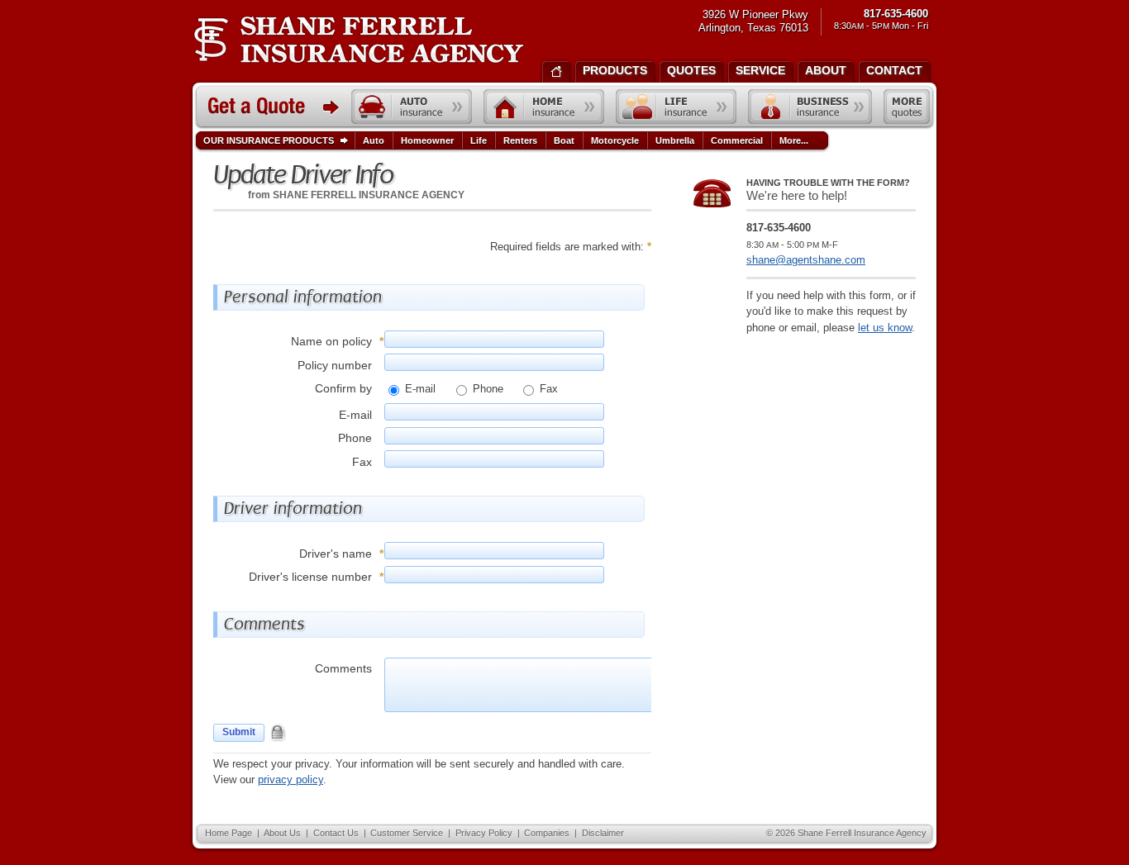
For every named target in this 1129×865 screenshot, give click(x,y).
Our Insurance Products (268, 140)
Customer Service (406, 833)
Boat (564, 140)
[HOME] (556, 70)
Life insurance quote (676, 106)
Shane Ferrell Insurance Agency (358, 39)
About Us (282, 833)
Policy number (335, 365)
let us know (885, 327)
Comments (343, 668)
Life (478, 140)
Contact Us (336, 833)
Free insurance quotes (907, 106)
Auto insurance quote (411, 106)
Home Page (228, 833)
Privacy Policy (483, 833)
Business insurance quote (810, 106)
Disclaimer (603, 833)
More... (793, 140)
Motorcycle (615, 140)
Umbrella (674, 140)
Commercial (737, 140)
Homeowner (427, 140)
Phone (486, 389)
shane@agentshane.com (805, 260)
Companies (546, 833)
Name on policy (331, 341)
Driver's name (335, 553)
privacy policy (290, 779)
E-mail (419, 389)
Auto (373, 140)
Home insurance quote (544, 106)
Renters (520, 140)
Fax (547, 389)
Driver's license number (310, 576)
